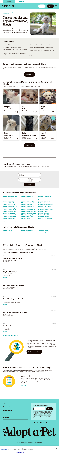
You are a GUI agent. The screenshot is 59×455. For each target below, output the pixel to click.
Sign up (50, 6)
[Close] (56, 448)
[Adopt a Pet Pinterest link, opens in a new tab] (38, 422)
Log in (41, 6)
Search (29, 184)
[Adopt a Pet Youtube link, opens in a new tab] (41, 422)
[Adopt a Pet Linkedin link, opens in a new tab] (47, 422)
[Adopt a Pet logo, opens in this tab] (29, 434)
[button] (15, 112)
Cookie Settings (29, 445)
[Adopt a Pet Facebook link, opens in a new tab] (32, 422)
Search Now (29, 74)
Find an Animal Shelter (34, 351)
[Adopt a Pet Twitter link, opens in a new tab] (35, 422)
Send (49, 408)
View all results (29, 145)
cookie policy (4, 449)
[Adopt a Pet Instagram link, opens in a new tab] (44, 422)
